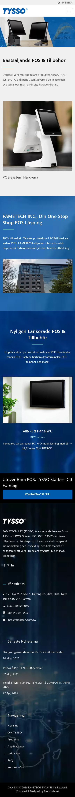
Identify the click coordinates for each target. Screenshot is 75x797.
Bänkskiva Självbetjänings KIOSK (29, 177)
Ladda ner (14, 753)
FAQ (10, 760)
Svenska (67, 2)
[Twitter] (8, 566)
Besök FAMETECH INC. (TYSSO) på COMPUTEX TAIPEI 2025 (36, 685)
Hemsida (13, 725)
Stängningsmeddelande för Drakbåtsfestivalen (33, 652)
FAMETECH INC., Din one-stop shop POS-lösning (35, 219)
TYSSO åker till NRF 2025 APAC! (23, 668)
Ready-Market (51, 791)
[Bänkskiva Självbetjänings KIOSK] (37, 136)
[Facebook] (4, 566)
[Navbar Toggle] (69, 11)
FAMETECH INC (37, 788)
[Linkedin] (12, 566)
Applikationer (16, 746)
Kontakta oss (16, 767)
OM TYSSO (15, 732)
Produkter (14, 739)
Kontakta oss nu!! (37, 494)
